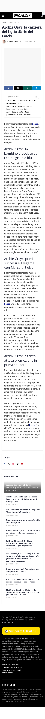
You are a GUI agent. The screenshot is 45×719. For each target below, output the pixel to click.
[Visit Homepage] (22, 15)
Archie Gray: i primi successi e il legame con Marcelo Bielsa (19, 107)
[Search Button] (42, 15)
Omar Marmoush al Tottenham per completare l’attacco (22, 570)
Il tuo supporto (7, 673)
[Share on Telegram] (36, 88)
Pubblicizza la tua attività (11, 670)
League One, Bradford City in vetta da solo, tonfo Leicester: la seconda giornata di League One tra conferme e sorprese (22, 557)
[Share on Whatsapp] (27, 88)
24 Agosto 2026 (12, 549)
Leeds (35, 124)
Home (4, 23)
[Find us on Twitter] (9, 463)
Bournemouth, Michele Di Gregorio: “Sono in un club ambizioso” (23, 510)
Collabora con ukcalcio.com (12, 667)
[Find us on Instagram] (13, 463)
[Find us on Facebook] (4, 463)
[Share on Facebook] (8, 88)
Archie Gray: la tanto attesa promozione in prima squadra (18, 113)
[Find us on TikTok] (11, 685)
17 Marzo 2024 (30, 42)
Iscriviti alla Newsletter (10, 665)
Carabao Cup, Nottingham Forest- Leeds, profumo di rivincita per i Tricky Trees (21, 499)
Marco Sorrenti (15, 42)
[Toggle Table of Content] (35, 97)
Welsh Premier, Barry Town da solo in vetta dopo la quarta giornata (23, 531)
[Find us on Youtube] (22, 463)
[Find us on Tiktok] (17, 463)
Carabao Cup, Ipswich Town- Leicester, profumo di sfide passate (22, 486)
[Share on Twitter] (18, 88)
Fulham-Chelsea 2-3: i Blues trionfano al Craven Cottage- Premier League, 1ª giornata (19, 543)
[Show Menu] (3, 15)
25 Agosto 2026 (12, 490)
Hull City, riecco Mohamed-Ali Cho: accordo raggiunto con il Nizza (23, 580)
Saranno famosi (13, 23)
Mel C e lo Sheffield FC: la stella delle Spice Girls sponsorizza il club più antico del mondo (23, 592)
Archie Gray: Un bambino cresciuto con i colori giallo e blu (22, 101)
